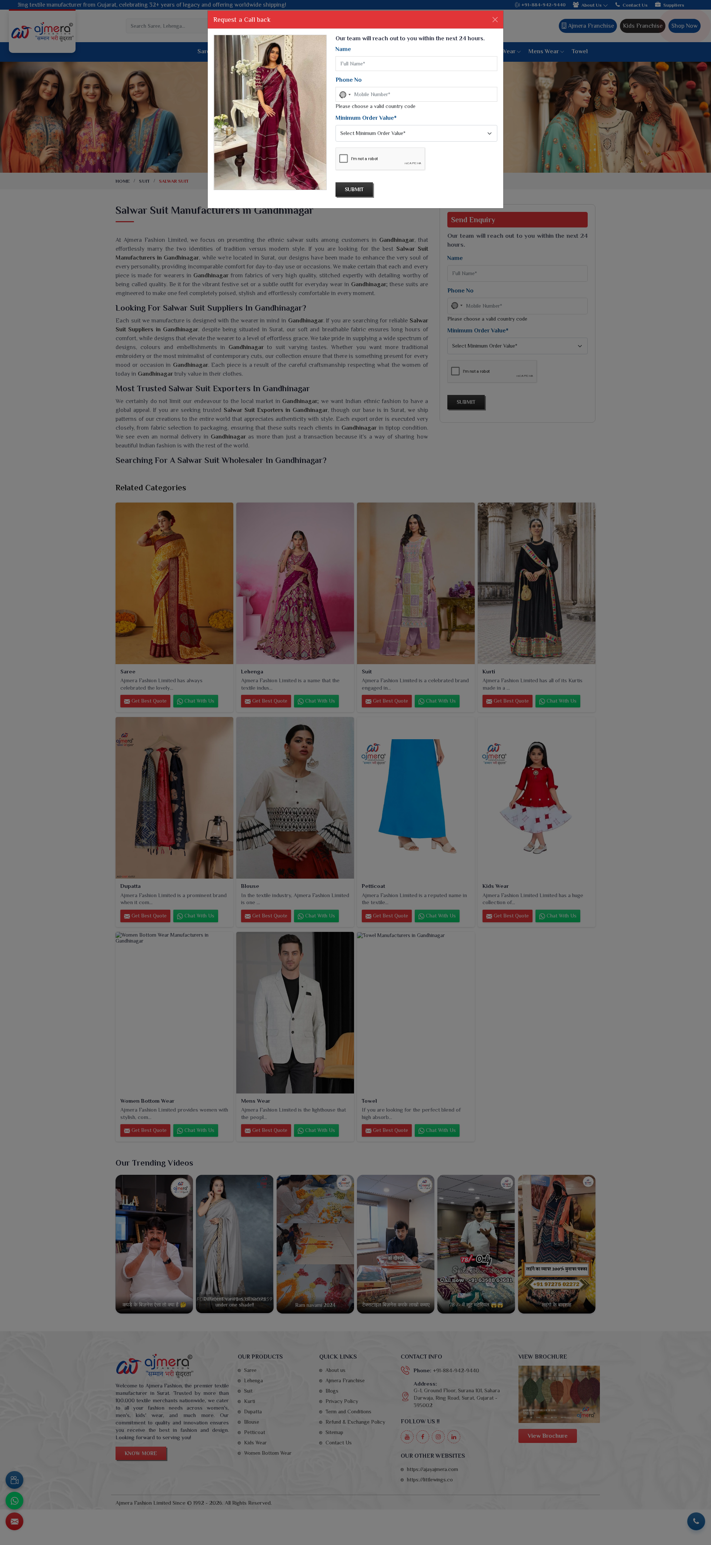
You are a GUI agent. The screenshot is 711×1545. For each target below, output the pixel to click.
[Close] (495, 19)
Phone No (349, 80)
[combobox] (344, 94)
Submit (354, 189)
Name (343, 49)
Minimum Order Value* (366, 118)
